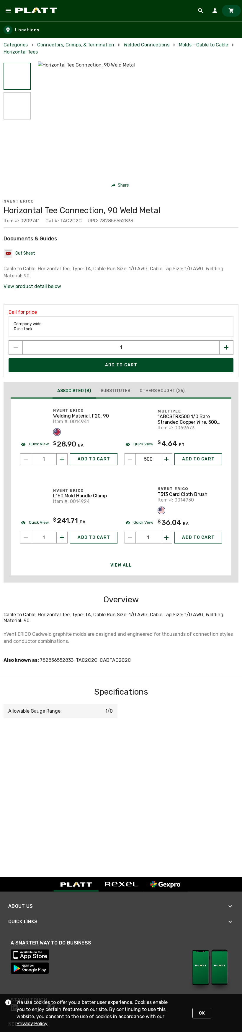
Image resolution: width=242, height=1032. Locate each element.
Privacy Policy (32, 1023)
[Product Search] (201, 11)
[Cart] (231, 11)
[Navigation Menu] (8, 11)
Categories (16, 45)
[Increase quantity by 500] (166, 459)
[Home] (37, 11)
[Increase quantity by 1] (226, 347)
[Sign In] (215, 11)
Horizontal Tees (21, 52)
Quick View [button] (38, 444)
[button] (17, 76)
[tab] (74, 391)
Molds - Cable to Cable (203, 45)
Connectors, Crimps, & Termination (75, 45)
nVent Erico (19, 201)
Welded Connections (146, 45)
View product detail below (32, 286)
